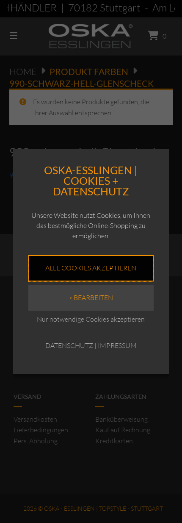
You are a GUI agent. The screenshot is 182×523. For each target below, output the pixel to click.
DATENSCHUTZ (69, 345)
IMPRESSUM (117, 345)
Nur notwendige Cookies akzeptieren (91, 319)
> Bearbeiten (91, 297)
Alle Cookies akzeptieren (90, 268)
